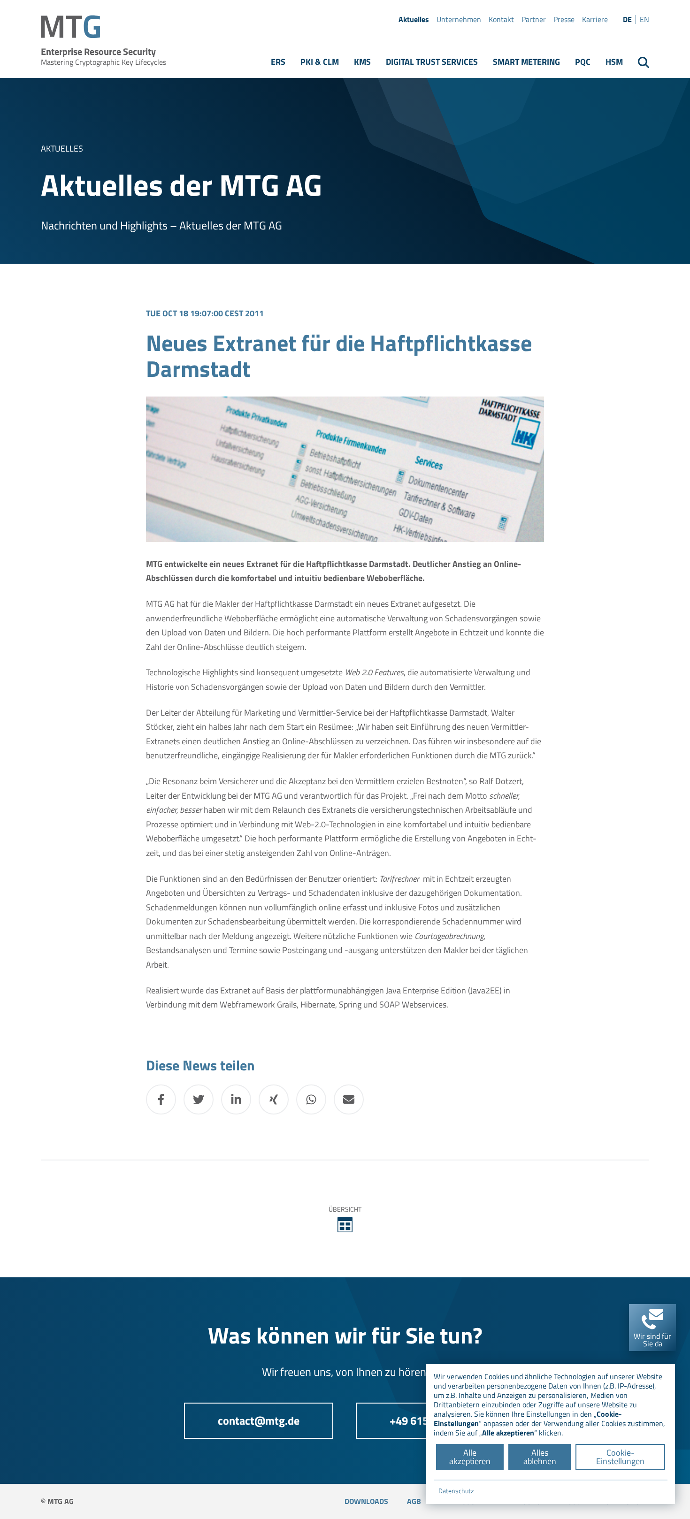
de (627, 19)
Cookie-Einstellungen (620, 1456)
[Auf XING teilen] (274, 1099)
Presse (564, 19)
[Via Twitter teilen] (199, 1099)
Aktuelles (414, 19)
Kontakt (501, 19)
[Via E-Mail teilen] (349, 1099)
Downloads (366, 1501)
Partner (533, 19)
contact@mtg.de (258, 1420)
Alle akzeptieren (470, 1456)
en (644, 19)
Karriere (595, 19)
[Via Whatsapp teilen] (311, 1099)
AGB (414, 1501)
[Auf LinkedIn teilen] (236, 1099)
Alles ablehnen (539, 1456)
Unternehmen (459, 19)
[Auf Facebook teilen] (161, 1099)
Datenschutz (456, 1491)
